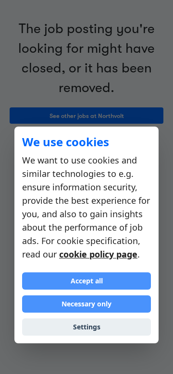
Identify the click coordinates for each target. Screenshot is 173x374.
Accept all (87, 280)
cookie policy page (98, 254)
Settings (86, 326)
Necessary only (86, 303)
